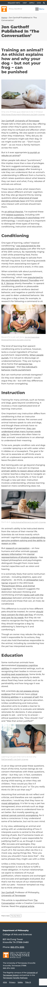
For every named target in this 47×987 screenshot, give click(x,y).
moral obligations (10, 803)
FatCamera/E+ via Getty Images (14, 759)
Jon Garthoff (7, 121)
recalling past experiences (14, 674)
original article (27, 906)
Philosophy (15, 9)
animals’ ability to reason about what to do (23, 471)
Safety (20, 982)
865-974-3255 (17, 947)
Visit (25, 3)
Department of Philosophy (16, 930)
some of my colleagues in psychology (20, 217)
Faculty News (15, 916)
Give (39, 3)
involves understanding (33, 537)
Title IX (28, 982)
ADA (5, 982)
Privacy (12, 982)
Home (4, 18)
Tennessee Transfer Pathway (15, 978)
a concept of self (30, 697)
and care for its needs (12, 617)
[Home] (16, 956)
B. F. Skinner (7, 283)
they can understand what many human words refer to (21, 431)
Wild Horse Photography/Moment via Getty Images (23, 114)
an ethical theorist (13, 211)
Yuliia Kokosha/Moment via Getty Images (28, 522)
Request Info (14, 3)
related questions (15, 214)
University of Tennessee (27, 121)
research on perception (18, 548)
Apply (31, 3)
